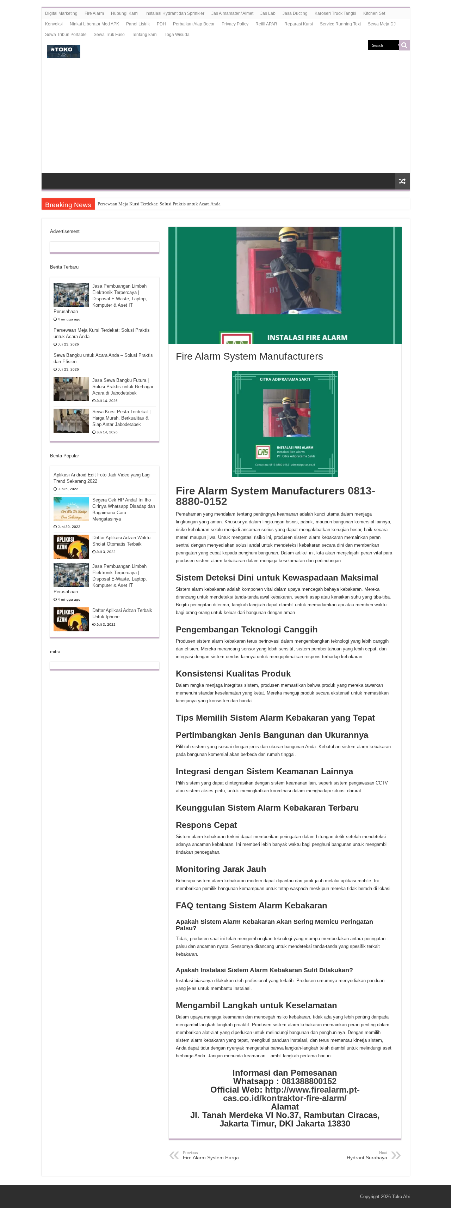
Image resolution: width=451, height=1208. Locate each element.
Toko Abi (401, 1196)
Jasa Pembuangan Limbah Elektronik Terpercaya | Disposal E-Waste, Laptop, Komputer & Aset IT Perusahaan (100, 298)
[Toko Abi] (63, 50)
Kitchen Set (374, 13)
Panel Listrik (138, 24)
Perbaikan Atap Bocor (194, 24)
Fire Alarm (94, 13)
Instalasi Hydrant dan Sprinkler (175, 13)
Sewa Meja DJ (382, 24)
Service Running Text (340, 24)
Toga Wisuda (177, 34)
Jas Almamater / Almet (232, 13)
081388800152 (309, 1081)
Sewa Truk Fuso (109, 34)
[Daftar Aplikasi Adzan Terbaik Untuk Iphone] (71, 619)
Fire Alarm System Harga (211, 1155)
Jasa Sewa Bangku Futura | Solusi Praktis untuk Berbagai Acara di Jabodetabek (122, 387)
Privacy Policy (235, 24)
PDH (161, 24)
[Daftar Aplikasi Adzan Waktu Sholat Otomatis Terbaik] (71, 547)
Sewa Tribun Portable (66, 34)
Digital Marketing (61, 13)
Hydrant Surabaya (367, 1155)
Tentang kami (144, 34)
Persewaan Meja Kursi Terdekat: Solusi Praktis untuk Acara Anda (159, 203)
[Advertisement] (226, 120)
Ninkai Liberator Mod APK (94, 24)
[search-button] (404, 45)
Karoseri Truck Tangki (335, 13)
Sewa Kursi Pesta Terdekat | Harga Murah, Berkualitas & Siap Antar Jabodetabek (121, 418)
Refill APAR (266, 24)
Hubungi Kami (124, 13)
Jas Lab (268, 13)
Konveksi (54, 24)
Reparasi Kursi (298, 24)
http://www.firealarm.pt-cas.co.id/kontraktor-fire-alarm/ (291, 1094)
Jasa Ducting (295, 13)
